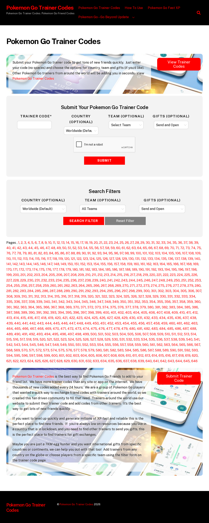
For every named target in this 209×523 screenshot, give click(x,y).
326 (134, 296)
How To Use (134, 8)
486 (178, 329)
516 (15, 339)
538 (174, 339)
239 (95, 280)
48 (53, 248)
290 (74, 291)
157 (116, 264)
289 (67, 291)
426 (102, 318)
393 (53, 312)
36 (180, 243)
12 (58, 243)
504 (123, 334)
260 (53, 286)
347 (100, 302)
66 (150, 248)
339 (39, 302)
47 (47, 248)
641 (156, 361)
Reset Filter (125, 221)
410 (182, 312)
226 (194, 275)
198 (194, 269)
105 (171, 253)
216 (126, 275)
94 (105, 253)
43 (24, 248)
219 (145, 275)
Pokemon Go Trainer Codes (99, 8)
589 (165, 350)
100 (138, 253)
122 (79, 259)
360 (197, 302)
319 (83, 296)
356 (168, 302)
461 (179, 323)
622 (16, 361)
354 (152, 302)
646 (194, 361)
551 (78, 345)
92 (94, 253)
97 (121, 253)
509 (160, 334)
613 (147, 355)
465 (17, 329)
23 (111, 243)
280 (198, 286)
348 (107, 302)
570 (24, 350)
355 (160, 302)
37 (185, 243)
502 (108, 334)
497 (70, 334)
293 (95, 291)
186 (114, 269)
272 (139, 286)
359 (190, 302)
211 (94, 275)
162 (148, 264)
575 (61, 350)
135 (164, 259)
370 (76, 307)
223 (173, 275)
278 (183, 286)
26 (127, 243)
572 (39, 350)
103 (157, 253)
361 (9, 307)
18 (86, 243)
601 (61, 355)
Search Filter (83, 221)
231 (37, 280)
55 (91, 248)
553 (93, 345)
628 (59, 361)
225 (187, 275)
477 (109, 329)
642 (163, 361)
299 (139, 291)
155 (103, 264)
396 (76, 312)
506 (138, 334)
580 (99, 350)
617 (174, 355)
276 (169, 286)
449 (87, 323)
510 (167, 334)
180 (75, 269)
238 (88, 280)
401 (113, 312)
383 (172, 307)
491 (24, 334)
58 (107, 248)
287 (52, 291)
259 (46, 286)
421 (65, 318)
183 (94, 269)
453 (118, 323)
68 (161, 248)
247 (154, 280)
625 (38, 361)
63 (134, 248)
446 (64, 323)
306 (191, 291)
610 (128, 355)
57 (102, 248)
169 (195, 264)
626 (45, 361)
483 (154, 329)
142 (15, 264)
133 (150, 259)
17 (81, 243)
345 (85, 302)
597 (32, 355)
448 (80, 323)
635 (111, 361)
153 (89, 264)
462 (186, 323)
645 (186, 361)
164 (162, 264)
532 (129, 339)
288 (59, 291)
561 (152, 345)
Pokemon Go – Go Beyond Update (103, 17)
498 (78, 334)
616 (168, 355)
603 (76, 355)
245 (140, 280)
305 (183, 291)
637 (126, 361)
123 (85, 259)
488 (193, 329)
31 (153, 243)
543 (17, 345)
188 (127, 269)
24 (116, 243)
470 (56, 329)
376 (121, 307)
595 (17, 355)
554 (100, 345)
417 (36, 318)
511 (173, 334)
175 (41, 269)
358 (182, 302)
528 (100, 339)
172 (21, 269)
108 (191, 253)
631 (81, 361)
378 (135, 307)
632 (88, 361)
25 (121, 243)
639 (141, 361)
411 (188, 312)
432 (147, 318)
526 (86, 339)
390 (32, 312)
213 (106, 275)
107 (184, 253)
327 (141, 296)
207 (66, 275)
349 (115, 302)
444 (48, 323)
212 (100, 275)
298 (132, 291)
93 (99, 253)
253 (198, 280)
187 (121, 269)
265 (89, 286)
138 (183, 259)
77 (14, 253)
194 (167, 269)
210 (87, 275)
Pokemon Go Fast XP (164, 8)
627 (52, 361)
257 (31, 286)
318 (76, 296)
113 (25, 259)
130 (131, 259)
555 (108, 345)
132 (143, 259)
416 (30, 318)
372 (90, 307)
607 (106, 355)
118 (54, 259)
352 (137, 302)
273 (146, 286)
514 (193, 334)
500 (93, 334)
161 (142, 264)
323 (112, 296)
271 (132, 286)
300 (146, 291)
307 (198, 291)
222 (165, 275)
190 (141, 269)
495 (55, 334)
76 (8, 253)
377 (128, 307)
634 (103, 361)
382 (165, 307)
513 (186, 334)
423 (79, 318)
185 (108, 269)
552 (85, 345)
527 (93, 339)
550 (71, 345)
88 (73, 253)
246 (147, 280)
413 (9, 318)
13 (62, 243)
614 (154, 355)
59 (113, 248)
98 (127, 253)
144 (29, 264)
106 (178, 253)
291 (81, 291)
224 (180, 275)
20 (96, 243)
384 (180, 307)
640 (149, 361)
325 (126, 296)
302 (161, 291)
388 (16, 312)
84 (51, 253)
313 (43, 296)
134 (157, 259)
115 (37, 259)
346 (92, 302)
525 (78, 339)
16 (77, 243)
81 (35, 253)
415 (23, 318)
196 (180, 269)
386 (195, 307)
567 (197, 345)
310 (24, 296)
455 (133, 323)
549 (63, 345)
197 (187, 269)
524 (71, 339)
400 (106, 312)
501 (100, 334)
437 (185, 318)
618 (181, 355)
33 (163, 243)
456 (141, 323)
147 (49, 264)
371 (83, 307)
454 (125, 323)
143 (22, 264)
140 (197, 259)
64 (139, 248)
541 (196, 339)
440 (17, 323)
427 (109, 318)
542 (9, 345)
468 (40, 329)
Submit (104, 160)
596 (25, 355)
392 (46, 312)
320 (90, 296)
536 (159, 339)
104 (164, 253)
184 (101, 269)
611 (134, 355)
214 (113, 275)
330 (163, 296)
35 (174, 243)
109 (197, 253)
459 (164, 323)
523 (64, 339)
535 (152, 339)
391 (38, 312)
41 (14, 248)
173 (28, 269)
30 (148, 243)
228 (16, 280)
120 (66, 259)
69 (167, 248)
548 (55, 345)
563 (167, 345)
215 (119, 275)
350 (123, 302)
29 (142, 243)
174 (35, 269)
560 (145, 345)
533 (136, 339)
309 (17, 296)
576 (69, 350)
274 (154, 286)
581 (106, 350)
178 (61, 269)
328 (148, 296)
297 (124, 291)
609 (121, 355)
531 (122, 339)
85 (57, 253)
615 (161, 355)
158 (123, 264)
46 (42, 248)
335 (9, 302)
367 (54, 307)
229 (23, 280)
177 (55, 269)
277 (176, 286)
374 (105, 307)
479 (124, 329)
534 (144, 339)
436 (178, 318)
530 (115, 339)
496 (63, 334)
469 (48, 329)
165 (169, 264)
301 (153, 291)
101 (144, 253)
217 (132, 275)
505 (130, 334)
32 (158, 243)
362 (16, 307)
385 (187, 307)
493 (39, 334)
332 (177, 296)
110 (8, 259)
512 (179, 334)
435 (170, 318)
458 (156, 323)
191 (147, 269)
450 (95, 323)
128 (117, 259)
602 (69, 355)
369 (69, 307)
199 (9, 275)
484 (162, 329)
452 (110, 323)
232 (44, 280)
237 (80, 280)
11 (54, 243)
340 (47, 302)
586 (143, 350)
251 (183, 280)
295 (110, 291)
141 (8, 264)
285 (38, 291)
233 (51, 280)
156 (109, 264)
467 (33, 329)
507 (145, 334)
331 (170, 296)
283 (23, 291)
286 (45, 291)
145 (36, 264)
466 (25, 329)
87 (67, 253)
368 (61, 307)
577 (76, 350)
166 (176, 264)
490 (17, 334)
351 (130, 302)
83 (45, 253)
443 (40, 323)
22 (105, 243)
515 (9, 339)
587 (150, 350)
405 (144, 312)
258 (38, 286)
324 (119, 296)
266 (96, 286)
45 (36, 248)
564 (174, 345)
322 (104, 296)
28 (137, 243)
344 (77, 302)
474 (86, 329)
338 (32, 302)
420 (58, 318)
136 (170, 259)
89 (78, 253)
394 (61, 312)
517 (22, 339)
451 (103, 323)
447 (72, 323)
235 (66, 280)
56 (96, 248)
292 (88, 291)
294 (103, 291)
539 (182, 339)
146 (43, 264)
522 (56, 339)
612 (140, 355)
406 (152, 312)
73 (188, 248)
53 (80, 248)
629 (67, 361)
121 (73, 259)
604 (84, 355)
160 (136, 264)
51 (69, 248)
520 (43, 339)
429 (124, 318)
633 (96, 361)
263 (74, 286)
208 (74, 275)
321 (97, 296)
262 (67, 286)
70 (172, 248)
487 (185, 329)
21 (100, 243)
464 (9, 329)
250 (177, 280)
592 (187, 350)
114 (31, 259)
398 (91, 312)
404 (136, 312)
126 (105, 259)
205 (52, 275)
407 (159, 312)
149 (63, 264)
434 (162, 318)
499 (86, 334)
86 (62, 253)
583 (120, 350)
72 (182, 248)
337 (24, 302)
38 (191, 243)
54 (85, 248)
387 (9, 312)
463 (194, 323)
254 (9, 286)
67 (156, 248)
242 (117, 280)
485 (170, 329)
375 (113, 307)
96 (116, 253)
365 (39, 307)
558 (130, 345)
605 (91, 355)
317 (70, 296)
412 (195, 312)
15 (72, 243)
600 (54, 355)
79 (24, 253)
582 (113, 350)
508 (153, 334)
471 (63, 329)
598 (39, 355)
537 (167, 339)
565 (182, 345)
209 (81, 275)
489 (9, 334)
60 (118, 248)
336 (17, 302)
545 (33, 345)
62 (128, 248)
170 (9, 269)
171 (15, 269)
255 (17, 286)
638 (133, 361)
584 (128, 350)
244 (132, 280)
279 (190, 286)
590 (173, 350)
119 (60, 259)
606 (99, 355)
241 (109, 280)
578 (84, 350)
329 (155, 296)
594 (9, 355)
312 (36, 296)
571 (31, 350)
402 (121, 312)
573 (46, 350)
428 (117, 318)
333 (184, 296)
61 (123, 248)
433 (154, 318)
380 (150, 307)
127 (111, 259)
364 (31, 307)
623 (23, 361)
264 (82, 286)
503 (115, 334)
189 (134, 269)
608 (114, 355)
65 (145, 248)
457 (149, 323)
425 (95, 318)
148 (56, 264)
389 (24, 312)
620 (195, 355)
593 (195, 350)
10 (49, 243)
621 (8, 361)
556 (115, 345)
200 (16, 275)
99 (132, 253)
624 (30, 361)
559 (138, 345)
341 (54, 302)
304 (176, 291)
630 (74, 361)
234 (59, 280)
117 (49, 259)
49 (59, 248)
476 (101, 329)
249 (169, 280)
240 (103, 280)
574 (54, 350)
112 (19, 259)
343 (69, 302)
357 (175, 302)
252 (190, 280)
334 (192, 296)
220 (152, 275)
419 (50, 318)
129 (124, 259)
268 (111, 286)
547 (48, 345)
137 (177, 259)
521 (49, 339)
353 (145, 302)
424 (87, 318)
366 (46, 307)
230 (30, 280)
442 (32, 323)
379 (143, 307)
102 (150, 253)
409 (174, 312)
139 (190, 259)
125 (98, 259)
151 (76, 264)
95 (111, 253)
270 (125, 286)
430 (132, 318)
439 (9, 323)
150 (70, 264)
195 (174, 269)
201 (23, 275)
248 (162, 280)
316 (63, 296)
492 (32, 334)
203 (37, 275)
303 (168, 291)
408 (167, 312)
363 (23, 307)
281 (8, 291)
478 (116, 329)
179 (68, 269)
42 (19, 248)
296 (117, 291)
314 (50, 296)
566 (190, 345)
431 (139, 318)
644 (179, 361)
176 (48, 269)
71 (177, 248)
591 (180, 350)
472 (70, 329)
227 (9, 280)
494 (47, 334)
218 (138, 275)
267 (103, 286)
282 (16, 291)
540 (189, 339)
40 (8, 248)
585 (136, 350)
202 (30, 275)
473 (78, 329)
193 (160, 269)
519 (35, 339)
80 (30, 253)
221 (159, 275)
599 (47, 355)
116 (43, 259)
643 (171, 361)
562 (159, 345)
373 (98, 307)
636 (119, 361)
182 (87, 269)
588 (158, 350)
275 (161, 286)
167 (182, 264)
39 (196, 243)
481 (139, 329)
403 (128, 312)
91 (89, 253)
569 (17, 350)
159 (129, 264)
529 (107, 339)
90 (84, 253)
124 (92, 259)
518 (28, 339)
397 (83, 312)
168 (189, 264)
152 (82, 264)
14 (67, 243)
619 (187, 355)
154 (96, 264)
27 (132, 243)
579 (91, 350)
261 (60, 286)
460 (172, 323)
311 (30, 296)
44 (30, 248)
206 (59, 275)
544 (25, 345)
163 (155, 264)
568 (9, 350)
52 (74, 248)
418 (43, 318)
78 (19, 253)
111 (14, 259)
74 (193, 248)
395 (69, 312)
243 (124, 280)
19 (90, 243)
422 (72, 318)
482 (147, 329)
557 (123, 345)
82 (40, 253)
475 (94, 329)
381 (157, 307)
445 (56, 323)
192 (153, 269)
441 (25, 323)
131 (137, 259)
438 (193, 318)
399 (98, 312)
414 (16, 318)
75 (199, 248)
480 (132, 329)
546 (40, 345)
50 (64, 248)
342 (61, 302)
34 (169, 243)
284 (30, 291)
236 (74, 280)
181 (81, 269)
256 (24, 286)
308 (9, 296)
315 (57, 296)
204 (44, 275)
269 (118, 286)
